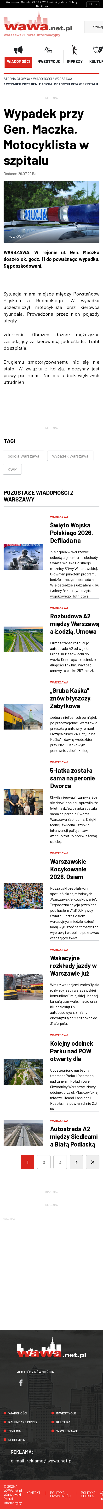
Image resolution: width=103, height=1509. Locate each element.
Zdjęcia (14, 1431)
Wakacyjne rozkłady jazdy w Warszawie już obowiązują (73, 969)
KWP (12, 469)
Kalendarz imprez (23, 1422)
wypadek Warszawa (70, 456)
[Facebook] (23, 1385)
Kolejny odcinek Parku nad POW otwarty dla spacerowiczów (71, 1054)
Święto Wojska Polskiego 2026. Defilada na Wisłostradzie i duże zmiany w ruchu (71, 544)
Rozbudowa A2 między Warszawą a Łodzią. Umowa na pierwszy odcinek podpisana (74, 635)
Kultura (63, 1422)
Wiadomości (17, 1413)
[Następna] (76, 1162)
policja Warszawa (23, 456)
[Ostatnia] (92, 1162)
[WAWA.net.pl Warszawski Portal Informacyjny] (51, 1357)
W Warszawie (67, 1431)
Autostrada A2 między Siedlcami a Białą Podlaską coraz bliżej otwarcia (74, 1144)
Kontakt (33, 1493)
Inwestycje (66, 1413)
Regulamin (16, 1440)
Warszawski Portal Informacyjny (32, 34)
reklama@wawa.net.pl (50, 1460)
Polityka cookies (88, 1494)
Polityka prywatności (60, 1494)
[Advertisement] (51, 1272)
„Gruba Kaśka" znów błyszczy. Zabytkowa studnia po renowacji (71, 706)
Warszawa (59, 517)
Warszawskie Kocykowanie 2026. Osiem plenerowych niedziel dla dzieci (73, 876)
